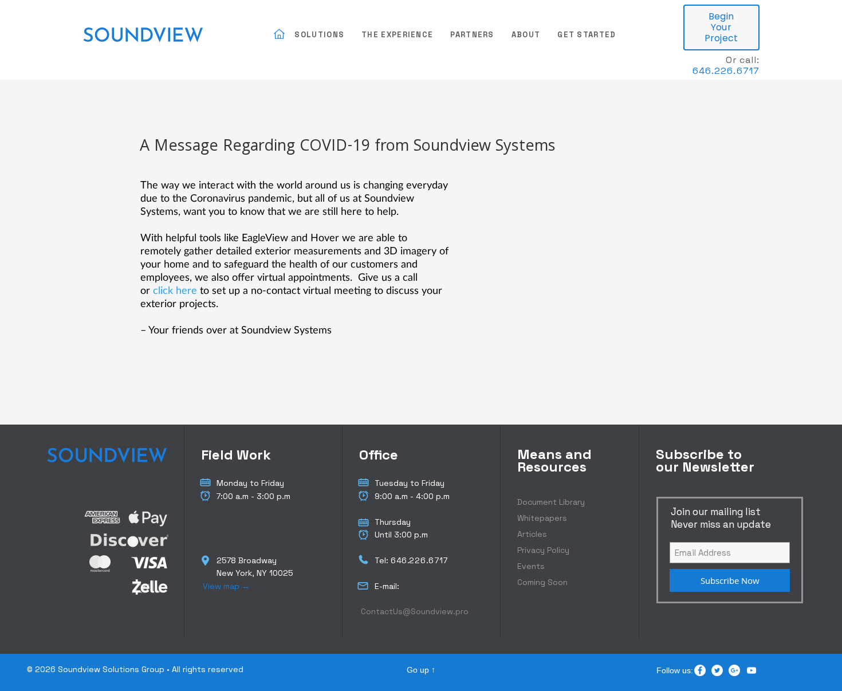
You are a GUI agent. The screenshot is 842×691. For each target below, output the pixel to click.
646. (703, 71)
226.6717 (737, 71)
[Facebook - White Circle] (700, 670)
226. (418, 560)
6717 (438, 560)
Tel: (383, 560)
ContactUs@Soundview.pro (415, 611)
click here (175, 290)
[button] (319, 35)
